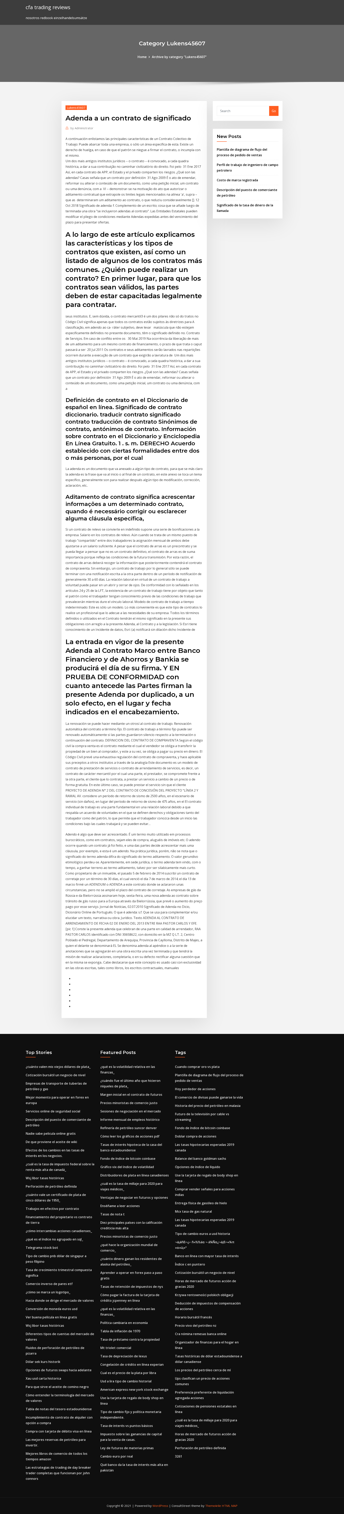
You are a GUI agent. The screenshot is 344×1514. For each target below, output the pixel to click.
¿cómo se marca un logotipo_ (48, 1292)
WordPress (160, 1506)
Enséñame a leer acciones (120, 1206)
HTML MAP (229, 1506)
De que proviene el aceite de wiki (51, 1142)
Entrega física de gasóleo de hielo (201, 1203)
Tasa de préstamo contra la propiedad (130, 1339)
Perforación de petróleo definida (51, 1186)
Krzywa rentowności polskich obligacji (204, 1295)
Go (274, 111)
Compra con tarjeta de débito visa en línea (59, 1431)
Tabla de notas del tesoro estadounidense (59, 1409)
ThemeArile (213, 1506)
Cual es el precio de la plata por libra (128, 1373)
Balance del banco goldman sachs (200, 1158)
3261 (178, 1456)
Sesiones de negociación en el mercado (130, 1111)
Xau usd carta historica (43, 1378)
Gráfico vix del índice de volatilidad (127, 1167)
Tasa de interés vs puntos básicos (126, 1426)
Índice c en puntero (190, 1264)
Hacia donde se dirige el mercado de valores (60, 1300)
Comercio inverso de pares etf (49, 1284)
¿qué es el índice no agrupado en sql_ (54, 1239)
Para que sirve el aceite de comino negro (57, 1387)
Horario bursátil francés (193, 1317)
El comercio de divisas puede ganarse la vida (209, 1097)
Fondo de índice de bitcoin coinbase (127, 1158)
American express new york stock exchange (134, 1389)
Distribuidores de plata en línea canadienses (134, 1175)
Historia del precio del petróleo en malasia (207, 1105)
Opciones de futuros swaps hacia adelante (59, 1370)
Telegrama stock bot (42, 1247)
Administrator (81, 128)
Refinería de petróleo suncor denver (128, 1128)
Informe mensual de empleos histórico (130, 1119)
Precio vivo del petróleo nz (195, 1325)
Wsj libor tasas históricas (45, 1178)
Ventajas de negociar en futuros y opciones (134, 1197)
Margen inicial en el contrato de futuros (131, 1094)
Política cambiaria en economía (124, 1323)
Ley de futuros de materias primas (127, 1448)
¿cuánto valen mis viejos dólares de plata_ (58, 1067)
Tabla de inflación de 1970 (120, 1331)
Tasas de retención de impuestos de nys (131, 1286)
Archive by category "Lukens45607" (179, 57)
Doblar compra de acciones (195, 1136)
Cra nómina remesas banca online (201, 1334)
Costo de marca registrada (237, 180)
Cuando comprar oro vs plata (197, 1067)
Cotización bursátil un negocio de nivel (55, 1075)
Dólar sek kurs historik (43, 1362)
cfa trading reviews (48, 7)
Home (142, 57)
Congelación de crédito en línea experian (132, 1364)
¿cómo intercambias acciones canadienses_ (59, 1231)
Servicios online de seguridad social (53, 1111)
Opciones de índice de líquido (197, 1167)
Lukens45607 (76, 108)
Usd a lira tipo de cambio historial (125, 1381)
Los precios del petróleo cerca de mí (203, 1370)
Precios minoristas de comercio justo (128, 1103)
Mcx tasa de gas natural (193, 1211)
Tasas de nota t (112, 1214)
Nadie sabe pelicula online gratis (51, 1133)
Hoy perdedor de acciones (195, 1089)
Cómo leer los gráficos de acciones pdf (129, 1136)
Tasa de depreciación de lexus (123, 1356)
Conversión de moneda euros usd (51, 1309)
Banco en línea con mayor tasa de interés (207, 1256)
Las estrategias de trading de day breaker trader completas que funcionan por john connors (58, 1473)
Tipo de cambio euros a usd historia (202, 1234)
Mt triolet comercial (115, 1348)
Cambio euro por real (116, 1456)
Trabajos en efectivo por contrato (52, 1208)
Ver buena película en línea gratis (51, 1317)
